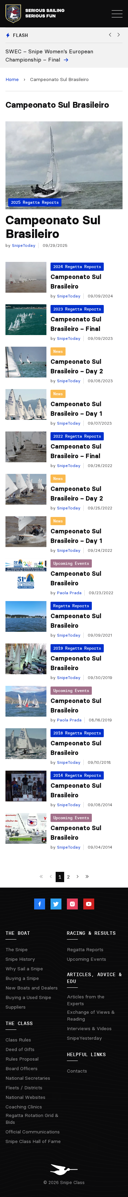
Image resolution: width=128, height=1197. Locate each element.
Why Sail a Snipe (24, 969)
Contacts (77, 1071)
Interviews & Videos (89, 1028)
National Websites (25, 1097)
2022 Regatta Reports (77, 436)
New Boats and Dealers (31, 988)
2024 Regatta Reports (77, 266)
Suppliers (15, 1007)
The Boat (17, 933)
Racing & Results (91, 933)
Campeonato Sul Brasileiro (52, 226)
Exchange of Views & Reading (91, 1015)
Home (12, 79)
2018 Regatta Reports (77, 732)
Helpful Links (86, 1054)
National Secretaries (27, 1078)
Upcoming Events (71, 563)
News (58, 351)
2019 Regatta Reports (77, 648)
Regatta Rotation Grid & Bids (31, 1118)
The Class (19, 1023)
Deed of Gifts (19, 1049)
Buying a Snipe (22, 978)
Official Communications (32, 1132)
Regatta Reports (71, 605)
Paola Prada (69, 592)
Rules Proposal (22, 1059)
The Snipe (16, 949)
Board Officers (21, 1068)
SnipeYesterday (84, 1038)
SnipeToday (23, 245)
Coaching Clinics (23, 1107)
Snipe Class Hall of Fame (33, 1141)
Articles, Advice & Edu (94, 977)
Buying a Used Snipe (28, 997)
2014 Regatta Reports (77, 775)
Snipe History (20, 959)
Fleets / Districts (23, 1088)
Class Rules (18, 1040)
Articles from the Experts (85, 1000)
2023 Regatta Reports (77, 308)
